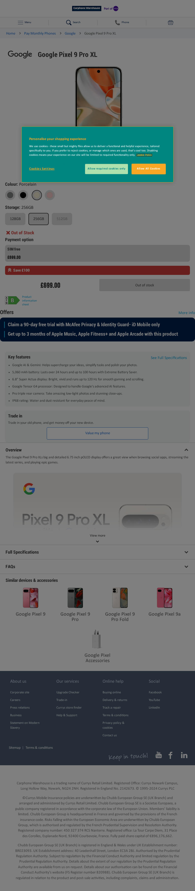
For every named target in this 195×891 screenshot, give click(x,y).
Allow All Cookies (148, 168)
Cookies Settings (41, 168)
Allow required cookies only (106, 168)
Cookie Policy (144, 155)
